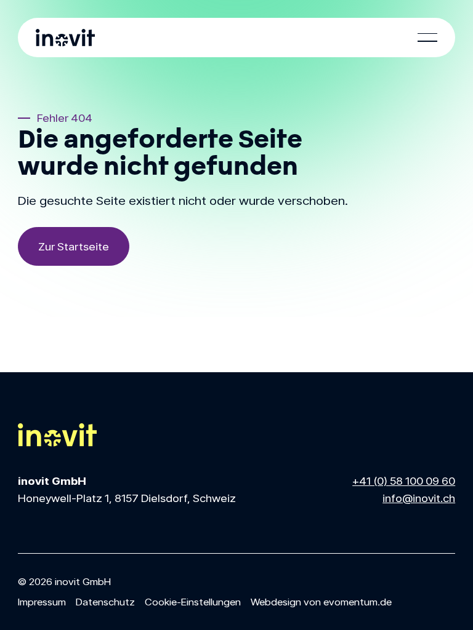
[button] (427, 37)
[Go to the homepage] (57, 435)
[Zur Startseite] (73, 246)
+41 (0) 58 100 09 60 (403, 480)
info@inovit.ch (418, 497)
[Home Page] (65, 37)
